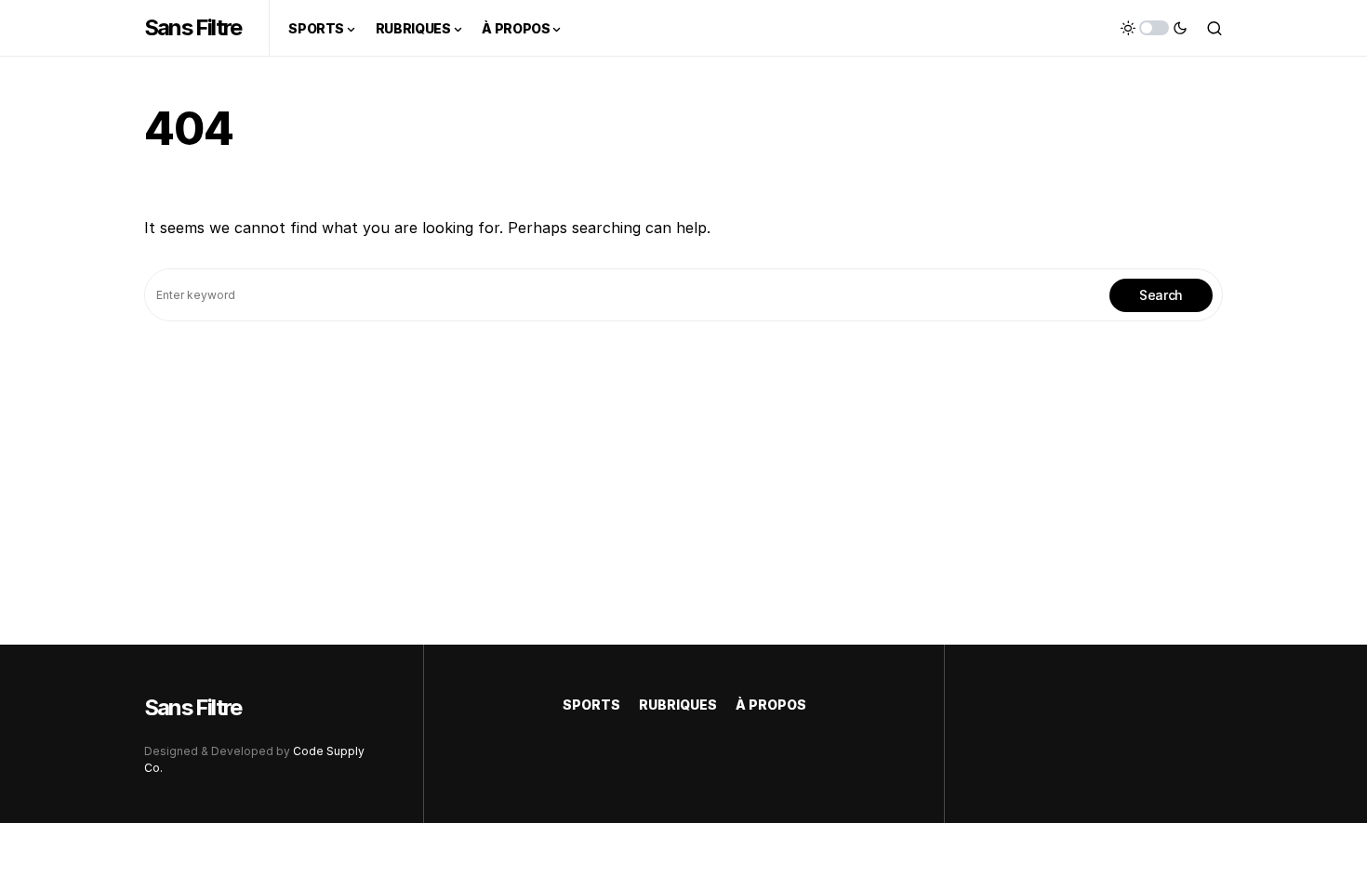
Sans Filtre (192, 27)
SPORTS (591, 704)
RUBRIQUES (678, 704)
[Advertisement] (683, 461)
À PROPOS (771, 704)
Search (1161, 295)
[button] (1154, 28)
